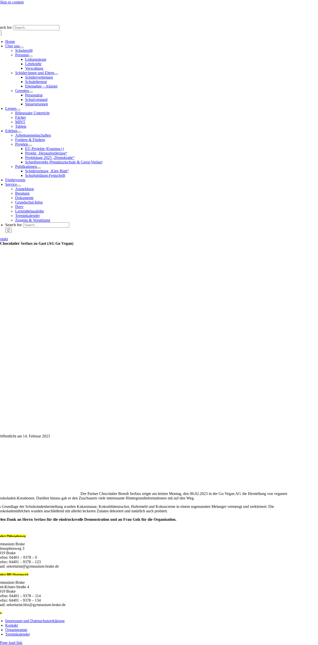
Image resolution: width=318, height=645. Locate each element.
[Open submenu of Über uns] (22, 47)
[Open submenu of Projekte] (30, 145)
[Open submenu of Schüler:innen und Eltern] (56, 74)
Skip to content (12, 2)
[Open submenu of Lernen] (18, 110)
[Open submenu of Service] (19, 185)
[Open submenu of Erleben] (19, 132)
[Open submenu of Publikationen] (39, 168)
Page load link (11, 643)
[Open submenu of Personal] (31, 56)
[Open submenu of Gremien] (31, 92)
